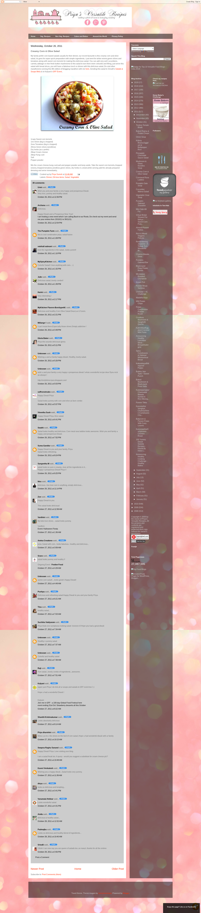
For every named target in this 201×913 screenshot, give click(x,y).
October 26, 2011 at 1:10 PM (49, 253)
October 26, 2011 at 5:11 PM (49, 345)
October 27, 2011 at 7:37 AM (49, 645)
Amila (40, 814)
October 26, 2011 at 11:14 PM (50, 489)
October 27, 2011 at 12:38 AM (50, 509)
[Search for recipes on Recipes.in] (138, 569)
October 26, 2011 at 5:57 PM (49, 404)
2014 (136, 101)
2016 (136, 93)
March (139, 492)
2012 (136, 108)
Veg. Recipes (45, 36)
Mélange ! (42, 323)
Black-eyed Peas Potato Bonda (142, 268)
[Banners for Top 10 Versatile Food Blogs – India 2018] (151, 69)
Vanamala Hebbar (45, 799)
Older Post (118, 868)
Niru (39, 482)
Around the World (100, 36)
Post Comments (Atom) (51, 874)
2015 (136, 97)
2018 (136, 86)
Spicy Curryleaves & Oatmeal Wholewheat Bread (142, 355)
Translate (150, 51)
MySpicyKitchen (45, 262)
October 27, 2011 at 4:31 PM (49, 806)
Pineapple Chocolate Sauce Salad (142, 155)
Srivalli (41, 845)
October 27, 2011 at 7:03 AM (49, 614)
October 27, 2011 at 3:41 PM (49, 791)
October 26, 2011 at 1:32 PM (49, 269)
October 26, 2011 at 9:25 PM (49, 473)
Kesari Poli (140, 282)
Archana (41, 205)
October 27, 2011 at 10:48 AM (50, 760)
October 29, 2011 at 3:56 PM (49, 852)
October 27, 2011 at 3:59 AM (49, 548)
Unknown (42, 354)
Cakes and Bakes (81, 36)
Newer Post (37, 868)
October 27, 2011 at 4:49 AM (49, 584)
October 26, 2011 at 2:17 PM (49, 299)
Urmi (40, 187)
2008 (136, 511)
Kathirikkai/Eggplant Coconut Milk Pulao (142, 330)
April (138, 488)
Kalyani (41, 684)
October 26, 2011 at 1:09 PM (49, 238)
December (140, 115)
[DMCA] (138, 542)
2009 (136, 507)
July (138, 477)
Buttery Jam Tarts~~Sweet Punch (142, 373)
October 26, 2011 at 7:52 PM (49, 438)
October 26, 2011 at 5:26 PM (49, 361)
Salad (67, 177)
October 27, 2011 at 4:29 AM (49, 568)
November (140, 118)
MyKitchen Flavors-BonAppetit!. (52, 308)
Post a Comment (42, 857)
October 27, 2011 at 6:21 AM (49, 599)
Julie (40, 277)
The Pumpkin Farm (46, 231)
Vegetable (75, 177)
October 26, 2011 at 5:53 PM (49, 384)
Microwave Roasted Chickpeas (141, 276)
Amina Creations (45, 541)
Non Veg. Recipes (62, 36)
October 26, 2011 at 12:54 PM (50, 223)
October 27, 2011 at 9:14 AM (49, 724)
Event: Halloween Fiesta (48, 529)
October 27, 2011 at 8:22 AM (49, 709)
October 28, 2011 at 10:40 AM (50, 837)
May (138, 485)
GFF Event (57, 72)
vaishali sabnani (45, 246)
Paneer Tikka (141, 403)
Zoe (39, 497)
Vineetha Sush (44, 412)
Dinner (49, 177)
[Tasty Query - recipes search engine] (160, 214)
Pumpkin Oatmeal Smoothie (141, 203)
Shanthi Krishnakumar (48, 717)
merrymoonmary (105, 893)
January (139, 499)
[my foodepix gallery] (162, 201)
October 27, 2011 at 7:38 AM (49, 660)
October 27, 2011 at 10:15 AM (50, 740)
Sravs (40, 556)
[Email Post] (78, 174)
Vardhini (41, 517)
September (141, 470)
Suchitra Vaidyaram (46, 622)
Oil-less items (58, 177)
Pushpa (41, 592)
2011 (136, 112)
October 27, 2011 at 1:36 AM (49, 532)
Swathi (41, 428)
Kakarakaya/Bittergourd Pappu (142, 365)
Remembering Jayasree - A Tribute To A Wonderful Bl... (142, 246)
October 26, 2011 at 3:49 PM (49, 330)
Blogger (126, 893)
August (139, 474)
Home (33, 36)
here (87, 69)
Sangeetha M (43, 464)
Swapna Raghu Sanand (48, 748)
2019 (136, 82)
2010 (136, 504)
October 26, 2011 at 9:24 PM (49, 455)
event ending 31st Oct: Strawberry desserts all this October (62, 705)
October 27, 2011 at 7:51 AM (49, 675)
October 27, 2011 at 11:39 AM (50, 775)
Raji (39, 668)
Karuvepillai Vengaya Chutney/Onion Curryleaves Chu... (142, 410)
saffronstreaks (44, 392)
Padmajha (42, 829)
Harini (40, 292)
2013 (136, 104)
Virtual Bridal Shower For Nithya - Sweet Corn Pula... (141, 219)
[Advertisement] (148, 593)
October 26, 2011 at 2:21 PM (49, 315)
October (139, 122)
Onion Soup (141, 137)
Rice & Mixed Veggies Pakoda (141, 236)
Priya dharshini (44, 732)
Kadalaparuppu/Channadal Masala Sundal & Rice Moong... (142, 394)
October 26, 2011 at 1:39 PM (49, 284)
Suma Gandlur (44, 446)
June (138, 481)
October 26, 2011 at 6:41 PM (49, 420)
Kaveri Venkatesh (45, 768)
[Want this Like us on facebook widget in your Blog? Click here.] (198, 911)
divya (40, 784)
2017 (136, 90)
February (140, 496)
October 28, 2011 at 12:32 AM (50, 821)
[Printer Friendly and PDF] (34, 174)
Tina (40, 607)
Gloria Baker (43, 338)
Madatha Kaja (141, 298)
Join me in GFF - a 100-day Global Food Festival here (60, 703)
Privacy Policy (117, 36)
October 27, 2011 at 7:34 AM (49, 629)
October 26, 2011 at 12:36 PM (50, 197)
